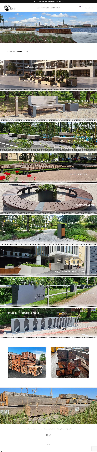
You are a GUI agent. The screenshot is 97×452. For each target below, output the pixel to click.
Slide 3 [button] (48, 40)
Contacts (58, 7)
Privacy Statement (38, 429)
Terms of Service (28, 429)
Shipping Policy (69, 429)
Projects (53, 7)
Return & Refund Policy (49, 429)
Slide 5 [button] (51, 40)
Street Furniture (45, 7)
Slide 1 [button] (45, 40)
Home (38, 7)
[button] (81, 7)
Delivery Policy (60, 429)
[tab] (45, 40)
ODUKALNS (49, 441)
